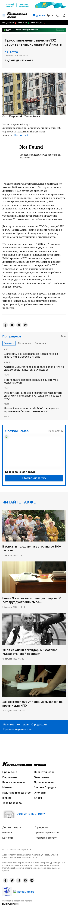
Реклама (8, 724)
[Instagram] (31, 880)
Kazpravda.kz (22, 135)
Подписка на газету (46, 837)
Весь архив (55, 431)
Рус (49, 15)
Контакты (23, 724)
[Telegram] (18, 324)
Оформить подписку (34, 478)
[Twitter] (12, 324)
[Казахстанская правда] (17, 15)
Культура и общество (16, 792)
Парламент (9, 777)
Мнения (7, 787)
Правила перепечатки (17, 729)
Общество (11, 52)
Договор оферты (11, 827)
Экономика (41, 777)
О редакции (39, 724)
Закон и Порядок (45, 787)
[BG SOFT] (17, 902)
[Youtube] (25, 880)
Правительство (44, 772)
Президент (9, 772)
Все (63, 336)
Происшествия (44, 782)
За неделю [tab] (24, 343)
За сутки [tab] (9, 343)
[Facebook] (5, 324)
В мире (7, 797)
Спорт (38, 797)
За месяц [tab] (40, 343)
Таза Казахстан (12, 802)
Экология (40, 792)
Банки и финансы (13, 782)
